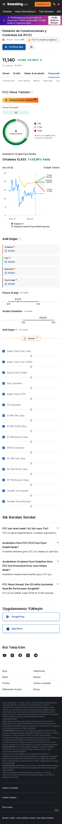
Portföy (6, 683)
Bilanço (36, 81)
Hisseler (7, 11)
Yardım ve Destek (42, 683)
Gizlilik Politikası (9, 797)
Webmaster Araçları (12, 689)
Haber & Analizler (34, 73)
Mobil (5, 677)
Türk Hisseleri (46, 11)
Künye (36, 689)
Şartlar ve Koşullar (10, 788)
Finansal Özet (8, 81)
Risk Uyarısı (7, 807)
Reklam (37, 677)
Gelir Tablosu (24, 81)
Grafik (16, 73)
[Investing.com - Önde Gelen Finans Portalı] (18, 4)
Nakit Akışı (48, 81)
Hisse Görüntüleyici (25, 11)
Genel (5, 73)
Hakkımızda (39, 671)
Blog (4, 671)
